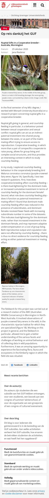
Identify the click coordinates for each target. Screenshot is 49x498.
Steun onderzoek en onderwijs (7, 15)
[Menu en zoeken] (34, 5)
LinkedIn (34, 365)
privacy (41, 491)
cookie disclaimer (13, 493)
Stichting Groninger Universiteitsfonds (28, 15)
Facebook (18, 365)
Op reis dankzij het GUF (18, 33)
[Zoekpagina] (42, 5)
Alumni (2, 15)
